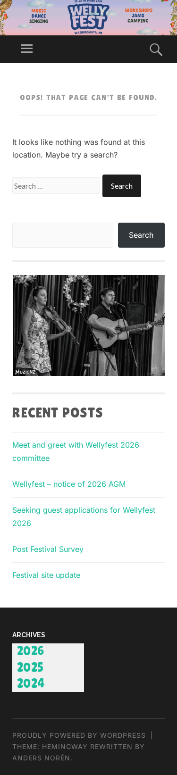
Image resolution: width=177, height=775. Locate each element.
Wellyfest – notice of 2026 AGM (69, 484)
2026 (30, 651)
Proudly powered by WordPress (79, 735)
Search (141, 235)
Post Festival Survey (48, 549)
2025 (30, 667)
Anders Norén (41, 758)
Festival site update (46, 575)
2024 (31, 684)
